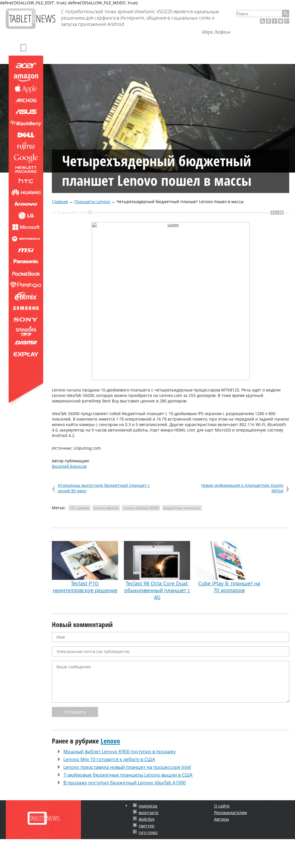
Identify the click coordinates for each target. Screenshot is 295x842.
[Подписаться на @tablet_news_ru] (280, 21)
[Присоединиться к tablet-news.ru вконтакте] (268, 21)
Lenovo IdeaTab (106, 508)
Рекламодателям (230, 812)
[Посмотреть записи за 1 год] (126, 806)
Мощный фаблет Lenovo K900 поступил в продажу (119, 751)
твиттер (146, 825)
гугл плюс (148, 832)
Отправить (75, 712)
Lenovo (110, 740)
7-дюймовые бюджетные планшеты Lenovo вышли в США (127, 775)
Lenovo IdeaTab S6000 (141, 508)
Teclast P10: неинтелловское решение (85, 587)
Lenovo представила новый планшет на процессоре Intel (127, 767)
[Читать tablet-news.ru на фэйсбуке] (274, 21)
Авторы (221, 819)
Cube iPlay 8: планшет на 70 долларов (229, 587)
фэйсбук (146, 819)
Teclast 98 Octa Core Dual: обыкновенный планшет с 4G (157, 590)
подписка (148, 806)
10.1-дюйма (79, 508)
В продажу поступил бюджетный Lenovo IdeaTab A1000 (124, 782)
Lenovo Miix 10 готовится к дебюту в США (109, 759)
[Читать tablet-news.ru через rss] (262, 21)
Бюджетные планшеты (182, 508)
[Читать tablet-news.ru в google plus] (286, 21)
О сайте (222, 806)
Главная (60, 201)
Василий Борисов (69, 466)
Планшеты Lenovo (92, 201)
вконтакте (148, 812)
